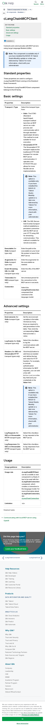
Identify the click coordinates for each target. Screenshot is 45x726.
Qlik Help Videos (11, 573)
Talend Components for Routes (17, 9)
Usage (8, 35)
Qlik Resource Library (13, 588)
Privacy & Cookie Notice (30, 715)
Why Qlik (8, 634)
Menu (42, 4)
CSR (6, 674)
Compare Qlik (10, 649)
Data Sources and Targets (14, 655)
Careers (8, 686)
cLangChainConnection (30, 498)
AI (30, 9)
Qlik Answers (10, 618)
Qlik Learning (10, 582)
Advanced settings (12, 33)
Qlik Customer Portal (12, 585)
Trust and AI (9, 643)
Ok (22, 719)
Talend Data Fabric (12, 607)
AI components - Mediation (15, 12)
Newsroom (9, 689)
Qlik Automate (10, 624)
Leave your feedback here (15, 549)
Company (8, 668)
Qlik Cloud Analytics (12, 615)
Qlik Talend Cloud (11, 604)
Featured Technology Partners (16, 652)
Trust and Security (11, 637)
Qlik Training (9, 579)
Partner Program (11, 683)
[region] (22, 713)
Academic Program (12, 680)
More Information (22, 723)
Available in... (10, 41)
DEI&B (7, 677)
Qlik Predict (9, 621)
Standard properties (12, 27)
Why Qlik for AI (10, 646)
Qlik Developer (10, 576)
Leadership (9, 671)
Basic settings (10, 30)
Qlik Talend (9, 601)
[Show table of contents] (4, 10)
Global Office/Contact (13, 692)
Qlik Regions (9, 658)
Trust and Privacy (11, 640)
